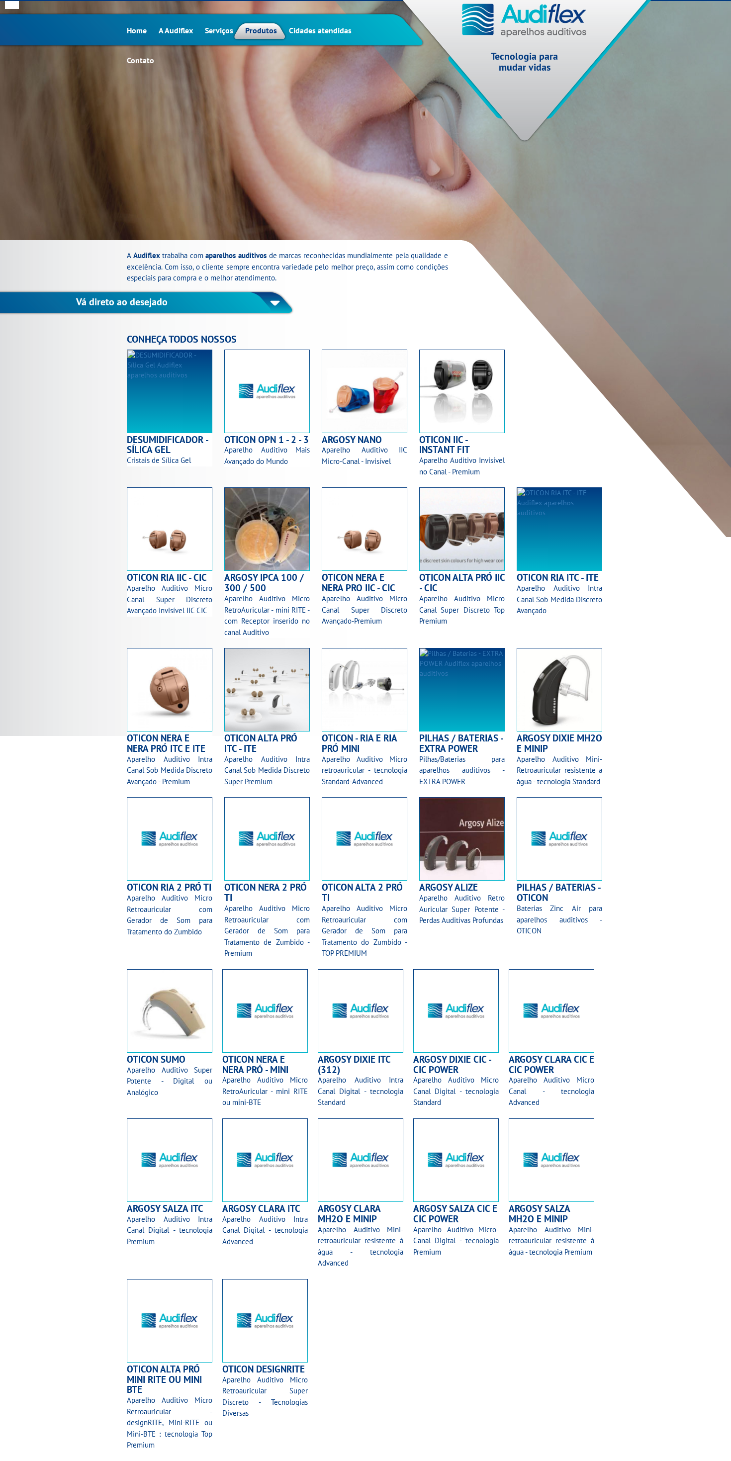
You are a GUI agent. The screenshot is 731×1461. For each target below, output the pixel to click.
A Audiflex (176, 30)
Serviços (219, 30)
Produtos (261, 30)
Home (137, 30)
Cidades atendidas (320, 30)
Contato (140, 60)
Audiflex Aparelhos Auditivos (524, 20)
